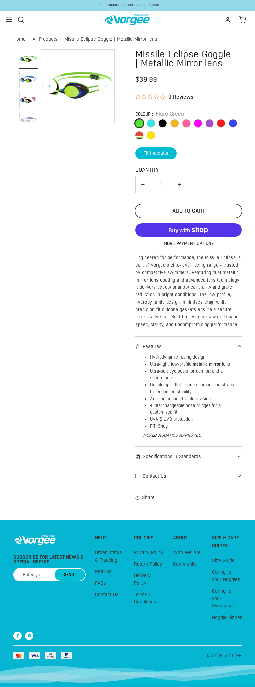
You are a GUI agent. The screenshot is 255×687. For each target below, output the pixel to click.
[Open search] (21, 19)
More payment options (189, 243)
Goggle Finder (227, 617)
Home (19, 39)
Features (152, 346)
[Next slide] (105, 86)
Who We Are (187, 552)
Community (185, 564)
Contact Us (154, 476)
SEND (69, 574)
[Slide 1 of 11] (28, 59)
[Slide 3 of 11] (28, 100)
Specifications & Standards (172, 456)
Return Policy (148, 564)
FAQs (100, 583)
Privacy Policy (148, 552)
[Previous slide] (49, 86)
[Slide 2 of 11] (28, 80)
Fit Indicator (156, 153)
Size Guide (223, 560)
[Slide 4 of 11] (28, 121)
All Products (45, 39)
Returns (103, 571)
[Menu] (9, 20)
